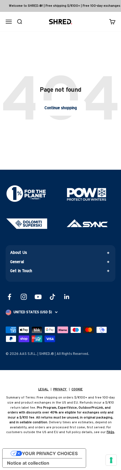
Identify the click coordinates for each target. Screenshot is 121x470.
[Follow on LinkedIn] (67, 297)
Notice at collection (28, 463)
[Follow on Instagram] (24, 297)
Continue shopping (60, 108)
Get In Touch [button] (21, 271)
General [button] (17, 262)
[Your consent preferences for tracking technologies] (111, 460)
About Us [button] (18, 253)
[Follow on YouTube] (38, 297)
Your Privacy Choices (50, 453)
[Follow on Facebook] (9, 297)
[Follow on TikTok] (52, 297)
